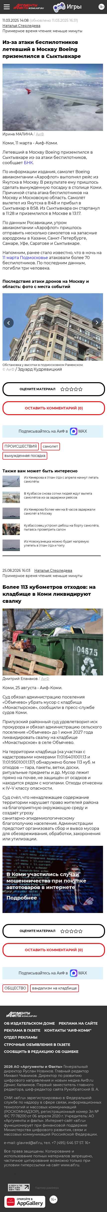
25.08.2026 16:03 (16, 570)
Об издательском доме (29, 1023)
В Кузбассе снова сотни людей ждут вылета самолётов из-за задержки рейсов (58, 495)
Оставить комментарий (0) (54, 408)
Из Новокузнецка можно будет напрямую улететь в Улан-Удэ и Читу (56, 543)
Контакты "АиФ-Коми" (67, 1030)
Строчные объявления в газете (37, 1044)
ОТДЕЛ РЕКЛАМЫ (20, 1037)
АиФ (40, 134)
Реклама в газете (22, 1030)
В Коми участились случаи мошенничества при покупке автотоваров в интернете (46, 880)
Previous (7, 322)
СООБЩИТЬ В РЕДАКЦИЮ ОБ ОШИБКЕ (41, 1051)
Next (97, 322)
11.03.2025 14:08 (15, 20)
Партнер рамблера (47, 1187)
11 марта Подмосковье (25, 257)
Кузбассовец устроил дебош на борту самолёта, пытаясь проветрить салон (61, 527)
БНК (28, 162)
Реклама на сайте (78, 1023)
